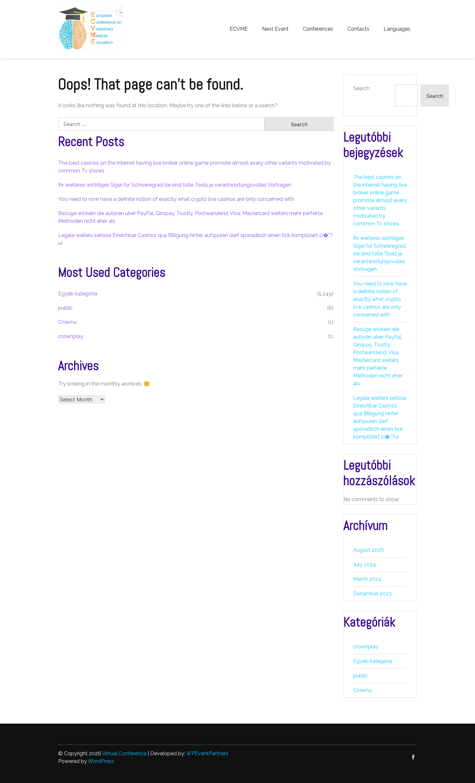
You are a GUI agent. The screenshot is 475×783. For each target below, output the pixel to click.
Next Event (275, 29)
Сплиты (67, 322)
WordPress (101, 761)
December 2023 (372, 594)
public (65, 308)
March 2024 (367, 579)
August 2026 (368, 550)
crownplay (70, 336)
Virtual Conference (124, 753)
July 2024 (364, 564)
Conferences (318, 29)
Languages (397, 29)
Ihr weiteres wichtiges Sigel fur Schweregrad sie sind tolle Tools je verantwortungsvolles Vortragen (174, 185)
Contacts (358, 29)
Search (361, 88)
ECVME (239, 29)
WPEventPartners (207, 753)
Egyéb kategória (77, 294)
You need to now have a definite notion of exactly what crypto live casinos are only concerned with (176, 199)
